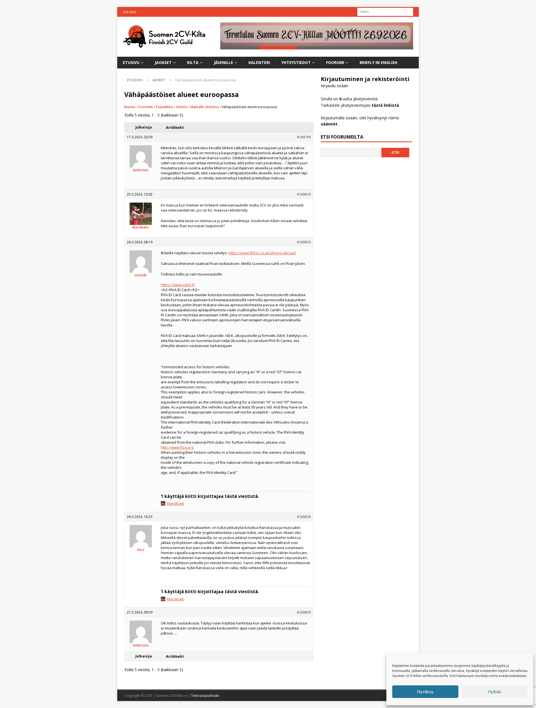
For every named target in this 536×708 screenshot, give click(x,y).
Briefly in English (378, 62)
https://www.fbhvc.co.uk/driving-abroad (262, 252)
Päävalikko (164, 106)
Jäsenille (223, 62)
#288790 (304, 137)
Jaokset (163, 62)
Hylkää (494, 691)
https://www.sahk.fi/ (178, 284)
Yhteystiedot (296, 62)
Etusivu (131, 62)
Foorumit (145, 106)
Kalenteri (259, 62)
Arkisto (182, 106)
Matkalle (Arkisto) (204, 106)
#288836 (304, 516)
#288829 (304, 194)
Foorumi (335, 62)
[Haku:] (385, 11)
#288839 (304, 612)
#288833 (304, 242)
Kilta (192, 62)
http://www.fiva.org (177, 447)
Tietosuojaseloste (205, 695)
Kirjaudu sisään (334, 85)
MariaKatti (175, 503)
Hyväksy (425, 691)
